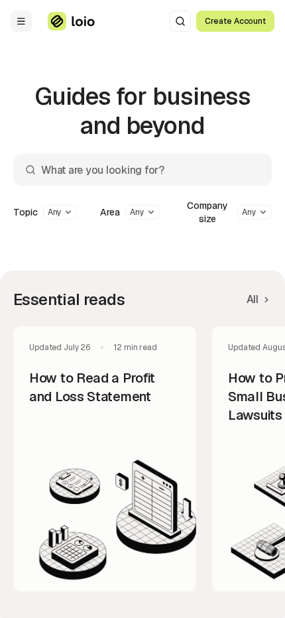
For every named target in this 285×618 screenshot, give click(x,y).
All (252, 299)
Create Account (235, 21)
